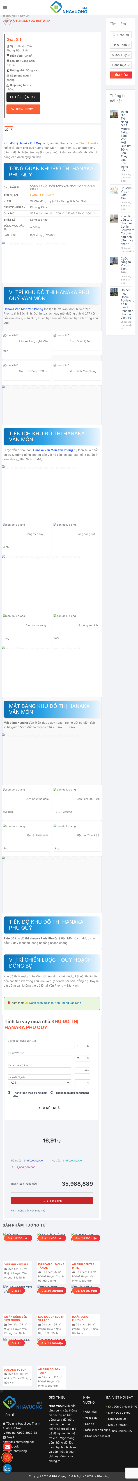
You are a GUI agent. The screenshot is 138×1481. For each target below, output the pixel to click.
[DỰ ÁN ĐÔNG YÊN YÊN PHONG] (17, 1299)
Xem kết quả (49, 1108)
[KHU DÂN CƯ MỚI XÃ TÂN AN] (51, 1247)
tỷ (88, 1045)
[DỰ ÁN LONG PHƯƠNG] (85, 1299)
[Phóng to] (7, 21)
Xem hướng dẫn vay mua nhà (28, 1210)
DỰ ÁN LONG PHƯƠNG (80, 1318)
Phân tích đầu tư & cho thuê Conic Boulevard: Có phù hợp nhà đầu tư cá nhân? (128, 230)
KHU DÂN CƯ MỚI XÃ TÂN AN (51, 1266)
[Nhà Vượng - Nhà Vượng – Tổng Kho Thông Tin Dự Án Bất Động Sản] (69, 7)
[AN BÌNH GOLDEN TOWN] (51, 1352)
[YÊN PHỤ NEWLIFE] (17, 1247)
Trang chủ (10, 16)
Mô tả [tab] (8, 129)
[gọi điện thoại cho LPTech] (7, 1457)
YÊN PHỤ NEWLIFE (16, 1264)
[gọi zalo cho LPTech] (7, 1468)
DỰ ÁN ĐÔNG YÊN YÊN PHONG (15, 1318)
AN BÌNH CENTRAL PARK (84, 1266)
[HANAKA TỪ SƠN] (17, 1352)
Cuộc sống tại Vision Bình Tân (126, 265)
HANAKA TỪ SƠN (15, 1369)
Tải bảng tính (53, 1200)
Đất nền (25, 16)
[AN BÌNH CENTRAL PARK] (85, 1247)
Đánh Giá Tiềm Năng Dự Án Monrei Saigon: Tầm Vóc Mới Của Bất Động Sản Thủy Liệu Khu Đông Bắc (126, 141)
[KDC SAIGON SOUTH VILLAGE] (51, 1299)
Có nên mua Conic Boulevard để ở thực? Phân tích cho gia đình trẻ (127, 303)
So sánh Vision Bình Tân (126, 193)
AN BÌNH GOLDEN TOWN (49, 1371)
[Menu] (5, 7)
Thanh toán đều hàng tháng (72, 1092)
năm (86, 1070)
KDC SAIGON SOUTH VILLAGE (51, 1318)
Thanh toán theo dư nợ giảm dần (30, 1094)
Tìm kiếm (121, 75)
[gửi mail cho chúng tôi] (7, 1446)
